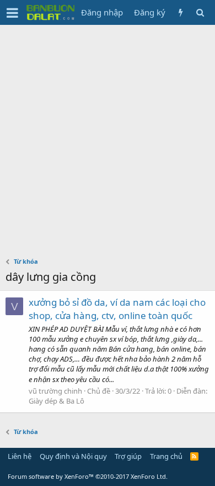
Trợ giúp (128, 456)
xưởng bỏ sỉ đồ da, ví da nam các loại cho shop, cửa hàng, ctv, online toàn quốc (117, 309)
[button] (12, 13)
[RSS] (194, 456)
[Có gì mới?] (180, 12)
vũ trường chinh (55, 391)
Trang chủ (166, 456)
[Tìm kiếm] (199, 12)
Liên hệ (19, 456)
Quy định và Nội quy (73, 456)
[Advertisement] (107, 138)
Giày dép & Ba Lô (56, 401)
